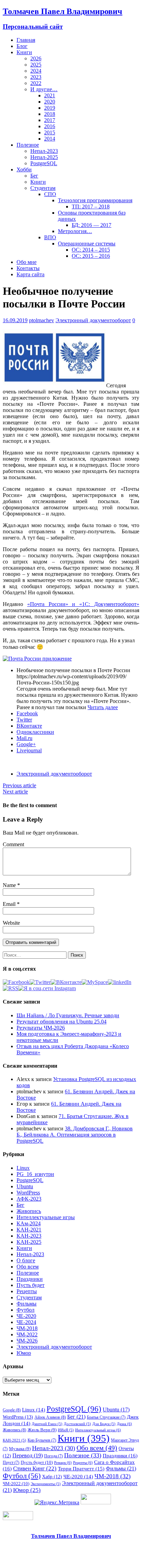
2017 (49, 120)
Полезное (28, 145)
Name (10, 885)
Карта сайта (30, 274)
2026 (35, 58)
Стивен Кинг (35, 1468)
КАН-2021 (29, 1230)
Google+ (26, 744)
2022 (35, 83)
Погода (53, 1456)
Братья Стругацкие (106, 1417)
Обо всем (28, 1267)
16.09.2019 (15, 320)
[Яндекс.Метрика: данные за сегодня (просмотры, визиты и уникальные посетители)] (56, 1502)
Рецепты (27, 1291)
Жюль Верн (42, 1429)
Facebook (27, 713)
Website (11, 923)
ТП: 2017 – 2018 (91, 206)
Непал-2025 (44, 157)
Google (12, 1410)
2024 (35, 71)
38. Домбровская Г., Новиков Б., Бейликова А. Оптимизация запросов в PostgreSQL (75, 1135)
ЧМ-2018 (27, 1328)
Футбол (25, 1310)
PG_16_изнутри (35, 1174)
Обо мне (27, 262)
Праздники (30, 1279)
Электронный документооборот (93, 320)
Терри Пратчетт (81, 1468)
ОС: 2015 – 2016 (91, 256)
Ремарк (63, 1462)
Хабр (52, 1476)
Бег (34, 176)
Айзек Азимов (50, 1417)
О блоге (26, 1260)
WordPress (28, 1192)
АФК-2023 (29, 1199)
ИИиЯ (66, 1430)
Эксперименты (46, 1484)
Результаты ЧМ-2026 (41, 1028)
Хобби (24, 169)
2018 (49, 114)
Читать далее (103, 707)
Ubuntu (25, 1186)
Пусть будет (30, 1285)
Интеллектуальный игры (98, 1430)
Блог (22, 46)
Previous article (19, 785)
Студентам (42, 188)
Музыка (20, 1448)
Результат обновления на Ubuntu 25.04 (61, 1021)
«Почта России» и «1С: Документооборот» (83, 604)
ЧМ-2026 (27, 1341)
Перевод (27, 1455)
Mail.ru (24, 738)
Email (10, 904)
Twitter (24, 720)
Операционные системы (86, 243)
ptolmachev (41, 320)
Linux (23, 1168)
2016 (49, 126)
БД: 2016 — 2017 (91, 225)
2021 (49, 95)
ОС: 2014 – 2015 (91, 250)
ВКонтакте (29, 726)
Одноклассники (35, 732)
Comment (13, 844)
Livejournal (29, 750)
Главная (26, 40)
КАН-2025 (29, 1242)
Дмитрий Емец (47, 1424)
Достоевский (77, 1424)
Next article (15, 791)
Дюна (124, 1424)
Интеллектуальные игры (46, 1217)
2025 (35, 65)
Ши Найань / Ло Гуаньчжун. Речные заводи (68, 1015)
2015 (49, 132)
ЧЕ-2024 (26, 1322)
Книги (24, 52)
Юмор (24, 1353)
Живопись (29, 1211)
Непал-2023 (44, 151)
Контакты (28, 268)
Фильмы (27, 1304)
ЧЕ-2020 (26, 1316)
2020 (49, 102)
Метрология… (75, 231)
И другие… (44, 89)
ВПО (50, 237)
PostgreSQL (43, 163)
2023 (35, 77)
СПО (50, 194)
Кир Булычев (42, 1440)
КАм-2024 (29, 1223)
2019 (49, 108)
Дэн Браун (103, 1424)
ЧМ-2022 (27, 1334)
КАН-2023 (29, 1236)
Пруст (11, 1462)
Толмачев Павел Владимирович (71, 1536)
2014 (49, 139)
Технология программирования (95, 200)
